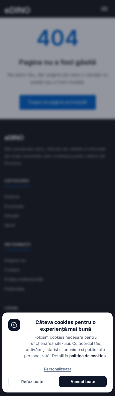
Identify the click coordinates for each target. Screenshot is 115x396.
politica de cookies (87, 355)
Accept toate (82, 381)
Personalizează (57, 369)
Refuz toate (32, 381)
